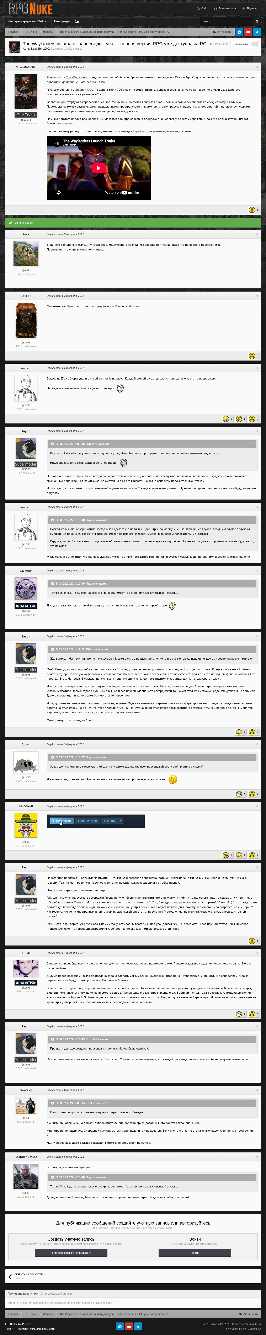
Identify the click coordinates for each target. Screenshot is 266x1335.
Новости (80, 48)
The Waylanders (76, 77)
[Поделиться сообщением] (257, 66)
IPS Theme (11, 1324)
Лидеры (251, 8)
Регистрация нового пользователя (71, 1252)
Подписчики (241, 44)
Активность (226, 8)
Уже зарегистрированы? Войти (27, 21)
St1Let (26, 296)
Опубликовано (65, 66)
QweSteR (26, 1090)
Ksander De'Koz (26, 1156)
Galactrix (26, 570)
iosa (26, 234)
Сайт (204, 8)
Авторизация (220, 44)
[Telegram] (239, 32)
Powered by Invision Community (242, 1328)
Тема (8, 1328)
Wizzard (26, 368)
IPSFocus (27, 1324)
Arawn (26, 744)
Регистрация (62, 21)
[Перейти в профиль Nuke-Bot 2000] (14, 47)
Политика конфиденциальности (36, 1328)
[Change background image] (77, 21)
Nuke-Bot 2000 (40, 48)
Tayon (26, 431)
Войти (195, 1252)
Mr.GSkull (26, 806)
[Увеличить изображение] (96, 821)
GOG (90, 89)
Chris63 (26, 953)
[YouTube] (248, 32)
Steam (79, 89)
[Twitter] (257, 32)
